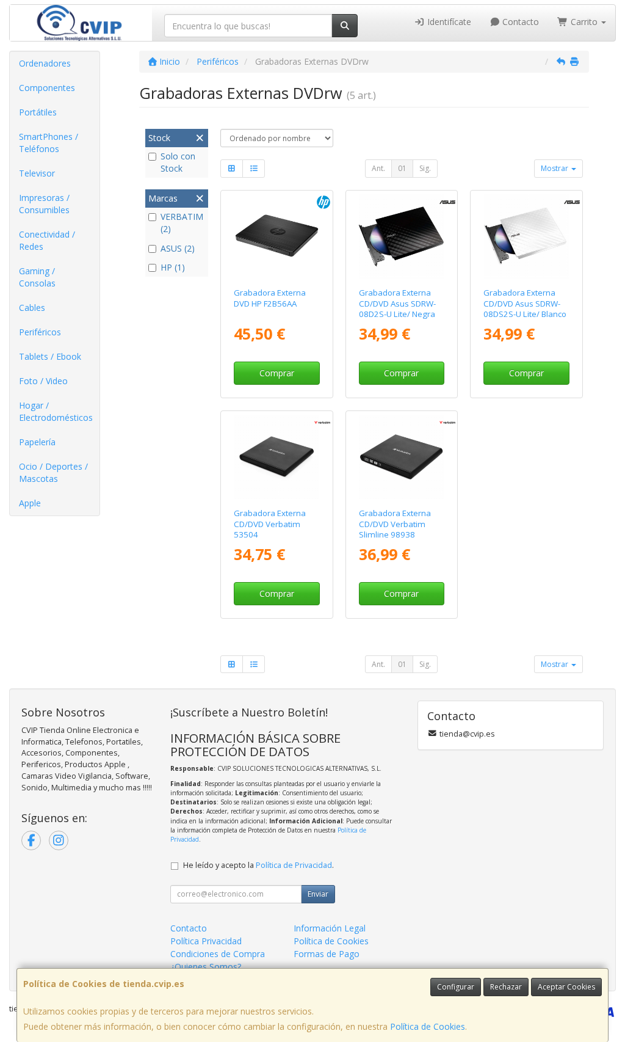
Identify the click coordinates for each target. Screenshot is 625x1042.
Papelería (37, 442)
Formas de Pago (326, 954)
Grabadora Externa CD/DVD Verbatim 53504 (270, 524)
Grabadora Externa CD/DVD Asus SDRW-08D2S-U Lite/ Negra (397, 303)
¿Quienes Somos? (205, 966)
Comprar (276, 373)
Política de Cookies (427, 1026)
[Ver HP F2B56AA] (276, 236)
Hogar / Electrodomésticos (56, 411)
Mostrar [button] (555, 168)
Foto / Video (43, 381)
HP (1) (173, 267)
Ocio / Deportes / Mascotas (53, 472)
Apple (30, 503)
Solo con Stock (178, 162)
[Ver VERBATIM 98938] (401, 457)
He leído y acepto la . (258, 865)
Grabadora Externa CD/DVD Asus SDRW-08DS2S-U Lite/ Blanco (524, 303)
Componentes (47, 87)
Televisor (37, 173)
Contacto (519, 21)
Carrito (584, 21)
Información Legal (330, 928)
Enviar (318, 894)
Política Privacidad (206, 941)
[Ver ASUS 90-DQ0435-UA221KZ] (401, 236)
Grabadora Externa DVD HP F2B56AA (270, 297)
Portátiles (38, 112)
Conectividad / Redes (47, 240)
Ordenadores (45, 63)
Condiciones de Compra (217, 954)
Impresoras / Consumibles (44, 204)
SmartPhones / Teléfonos (48, 143)
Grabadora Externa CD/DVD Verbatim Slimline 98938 (395, 524)
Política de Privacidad (294, 865)
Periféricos (40, 332)
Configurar (455, 987)
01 (402, 168)
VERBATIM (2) (182, 223)
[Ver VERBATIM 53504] (276, 457)
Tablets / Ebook (50, 356)
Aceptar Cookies (566, 987)
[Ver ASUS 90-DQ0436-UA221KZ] (526, 236)
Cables (32, 307)
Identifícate (448, 21)
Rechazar (506, 987)
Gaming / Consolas (37, 277)
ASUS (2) (178, 248)
